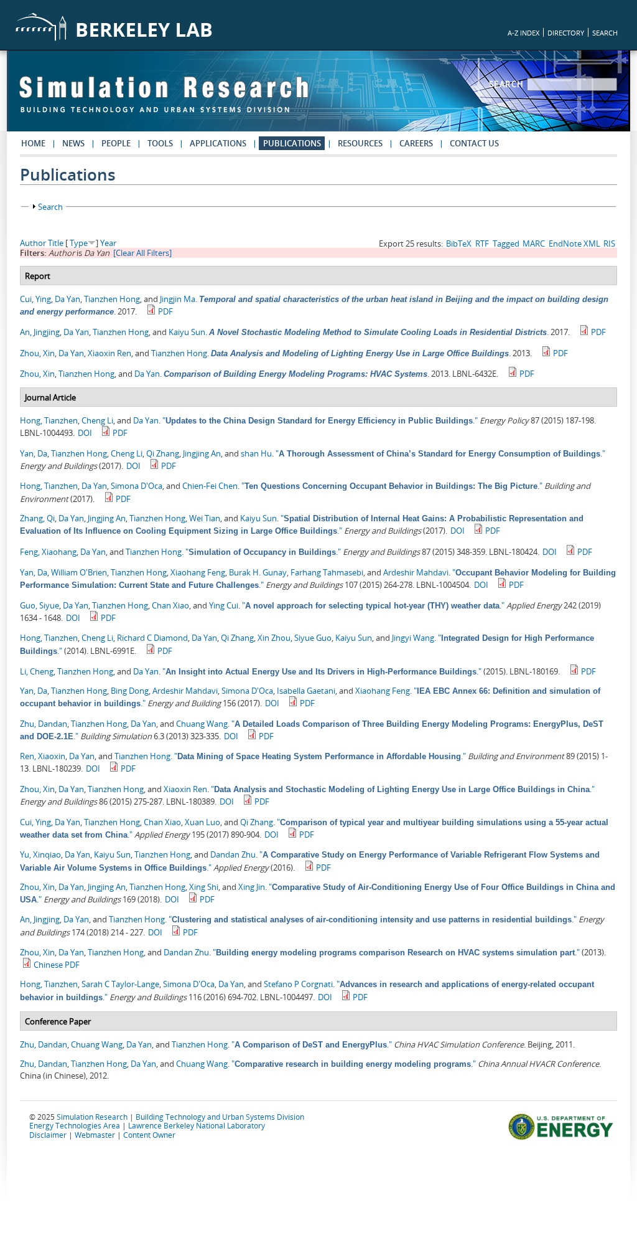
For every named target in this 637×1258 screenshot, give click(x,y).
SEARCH (605, 32)
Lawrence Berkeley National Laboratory (196, 1125)
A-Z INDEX (523, 32)
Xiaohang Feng (197, 572)
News (73, 143)
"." (320, 420)
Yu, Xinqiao (40, 854)
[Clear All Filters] (142, 252)
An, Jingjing (40, 332)
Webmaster (95, 1135)
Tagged (506, 243)
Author (33, 242)
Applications (218, 143)
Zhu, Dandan (43, 723)
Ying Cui (223, 605)
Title (55, 242)
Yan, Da (33, 453)
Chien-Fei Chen (210, 485)
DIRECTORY (565, 32)
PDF (165, 311)
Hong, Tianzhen (49, 420)
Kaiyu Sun (187, 332)
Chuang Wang (202, 723)
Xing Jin (251, 886)
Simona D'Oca (136, 485)
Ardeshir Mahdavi (416, 572)
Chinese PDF (57, 964)
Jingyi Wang (413, 637)
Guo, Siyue (39, 605)
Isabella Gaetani (306, 690)
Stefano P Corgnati (298, 984)
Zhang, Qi (37, 518)
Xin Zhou (274, 637)
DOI (85, 432)
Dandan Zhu (233, 854)
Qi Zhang (162, 453)
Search (508, 84)
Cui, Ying (35, 299)
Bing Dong (130, 690)
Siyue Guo (313, 637)
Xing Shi (203, 886)
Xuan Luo (202, 822)
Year (108, 242)
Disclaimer (48, 1135)
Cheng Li (97, 420)
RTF (482, 243)
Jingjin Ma (177, 299)
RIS (609, 243)
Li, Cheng (36, 671)
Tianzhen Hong (112, 299)
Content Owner (149, 1135)
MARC (534, 243)
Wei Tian (204, 518)
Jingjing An (202, 453)
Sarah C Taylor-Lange (120, 984)
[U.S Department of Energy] (562, 1138)
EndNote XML (574, 243)
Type (79, 242)
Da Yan (67, 299)
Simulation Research (92, 1117)
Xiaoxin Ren (109, 353)
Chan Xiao (170, 605)
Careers (416, 143)
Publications (292, 143)
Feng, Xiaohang (48, 551)
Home (33, 143)
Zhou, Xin (37, 353)
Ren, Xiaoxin (42, 756)
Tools (160, 143)
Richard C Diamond (152, 637)
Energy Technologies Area (74, 1125)
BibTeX (459, 243)
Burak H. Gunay (258, 572)
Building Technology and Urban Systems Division (220, 1117)
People (116, 143)
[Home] (163, 100)
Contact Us (474, 143)
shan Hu (256, 453)
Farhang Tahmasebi (327, 572)
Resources (360, 143)
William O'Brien (79, 572)
